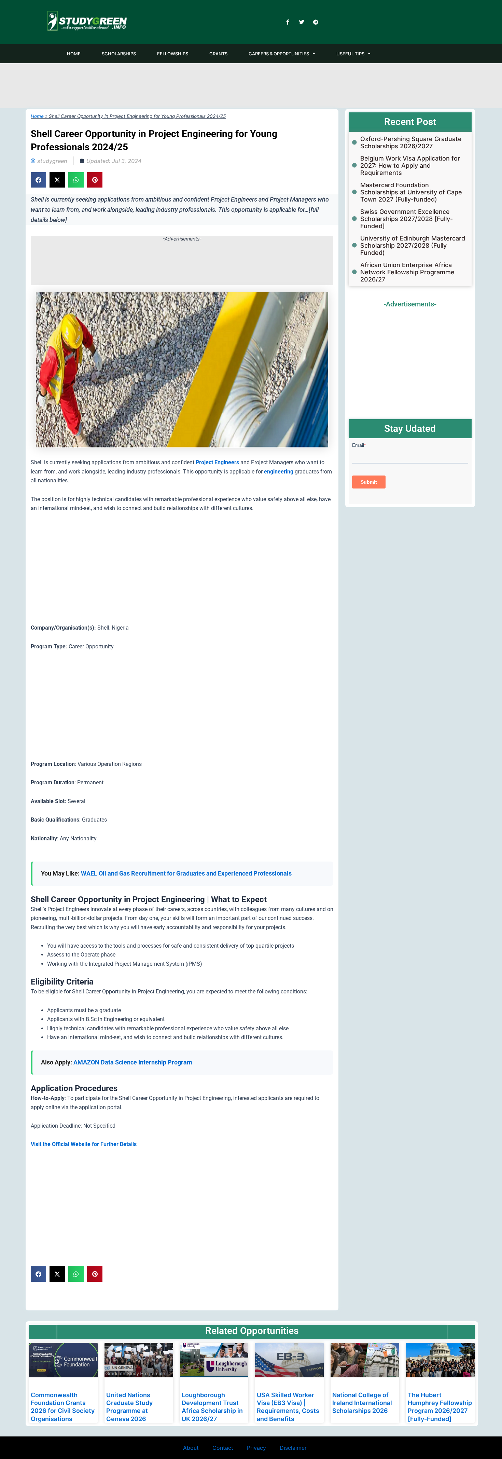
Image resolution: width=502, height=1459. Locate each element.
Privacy (256, 1447)
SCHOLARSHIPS (119, 53)
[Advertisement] (251, 84)
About (191, 1447)
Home (37, 116)
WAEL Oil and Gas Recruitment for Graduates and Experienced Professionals (186, 873)
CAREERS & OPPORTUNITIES (279, 53)
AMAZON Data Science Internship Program (132, 1062)
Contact (222, 1447)
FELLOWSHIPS (172, 53)
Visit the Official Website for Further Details (84, 1144)
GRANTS (218, 53)
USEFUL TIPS (350, 53)
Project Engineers (217, 462)
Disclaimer (293, 1447)
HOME (74, 53)
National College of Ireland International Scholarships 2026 (362, 1403)
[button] (38, 180)
